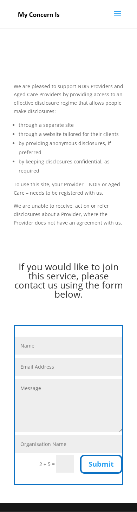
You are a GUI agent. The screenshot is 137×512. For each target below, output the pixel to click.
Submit (101, 464)
